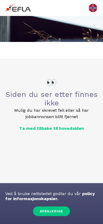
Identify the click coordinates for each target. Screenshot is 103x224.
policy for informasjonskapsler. (50, 196)
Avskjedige (51, 211)
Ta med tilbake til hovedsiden (51, 128)
